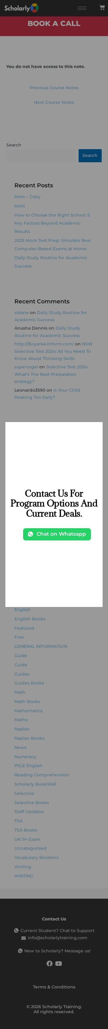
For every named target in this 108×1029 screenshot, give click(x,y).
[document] (54, 514)
